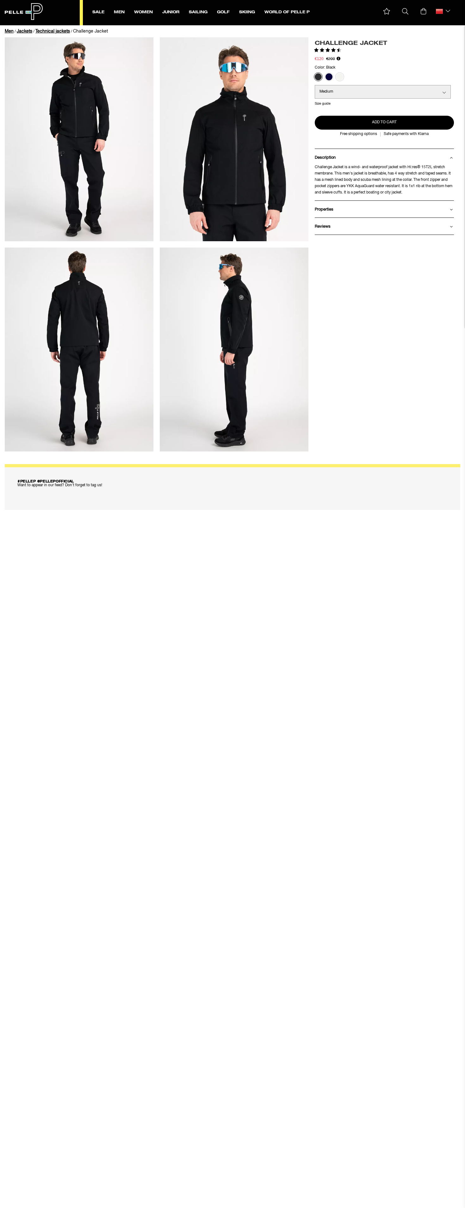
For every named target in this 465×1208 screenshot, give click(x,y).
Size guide (323, 103)
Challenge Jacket (90, 31)
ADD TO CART (384, 122)
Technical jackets (52, 31)
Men (9, 31)
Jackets (24, 31)
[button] (386, 11)
